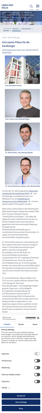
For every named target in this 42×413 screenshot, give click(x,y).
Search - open (32, 6)
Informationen (26, 29)
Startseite (15, 29)
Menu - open (38, 6)
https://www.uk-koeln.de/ (10, 6)
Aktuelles (6, 30)
